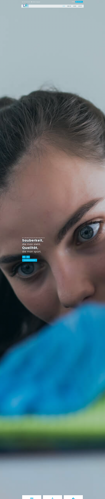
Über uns (69, 6)
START (64, 6)
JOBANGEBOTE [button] (79, 1)
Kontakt (80, 6)
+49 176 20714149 (26, 1)
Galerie (74, 6)
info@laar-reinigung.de (36, 1)
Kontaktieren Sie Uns (29, 260)
